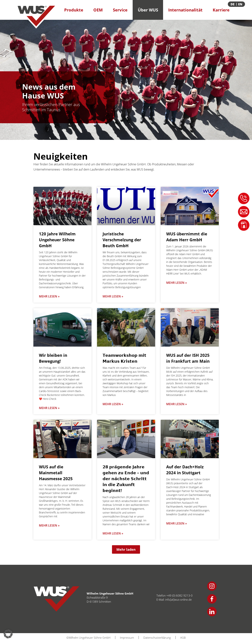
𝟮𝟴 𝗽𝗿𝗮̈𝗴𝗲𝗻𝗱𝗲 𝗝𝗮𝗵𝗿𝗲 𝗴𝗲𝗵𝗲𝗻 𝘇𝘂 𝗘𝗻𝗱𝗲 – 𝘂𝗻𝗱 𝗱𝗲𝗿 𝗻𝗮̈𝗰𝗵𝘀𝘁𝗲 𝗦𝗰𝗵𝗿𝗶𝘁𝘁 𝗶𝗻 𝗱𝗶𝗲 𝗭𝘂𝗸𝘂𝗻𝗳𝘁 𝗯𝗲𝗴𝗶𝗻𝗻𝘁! (126, 478)
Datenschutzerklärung (157, 637)
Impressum (127, 637)
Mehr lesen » (49, 296)
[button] (126, 549)
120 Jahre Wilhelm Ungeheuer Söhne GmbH (57, 239)
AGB (183, 637)
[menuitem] (240, 4)
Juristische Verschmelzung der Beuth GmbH (122, 239)
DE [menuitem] (232, 4)
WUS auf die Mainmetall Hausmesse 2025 (56, 472)
